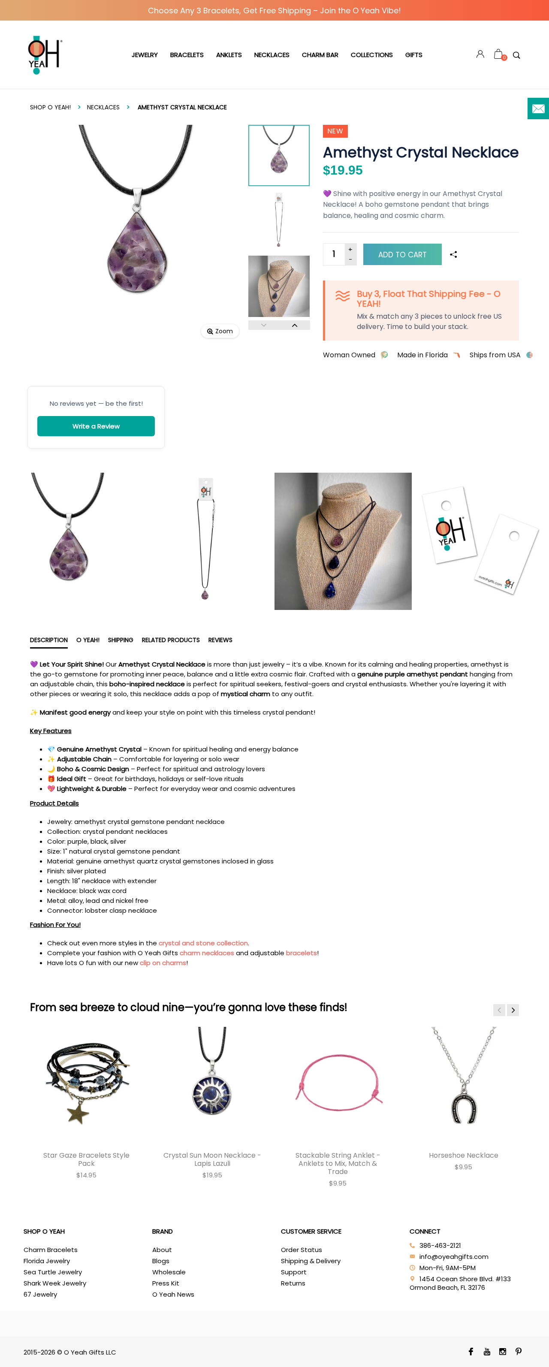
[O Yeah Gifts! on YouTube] (487, 1352)
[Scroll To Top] (525, 1288)
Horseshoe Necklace (463, 1155)
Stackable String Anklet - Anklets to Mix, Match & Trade (338, 1163)
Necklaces (272, 54)
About (162, 1249)
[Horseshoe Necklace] (463, 1083)
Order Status (301, 1249)
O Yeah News (173, 1294)
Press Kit (165, 1283)
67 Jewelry (40, 1294)
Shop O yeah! (50, 107)
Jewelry (145, 54)
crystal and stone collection (203, 943)
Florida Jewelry (47, 1260)
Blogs (160, 1260)
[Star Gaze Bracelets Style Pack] (86, 1083)
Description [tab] (49, 640)
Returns (293, 1283)
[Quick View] (51, 1040)
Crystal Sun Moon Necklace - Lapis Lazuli (212, 1159)
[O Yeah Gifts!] (45, 54)
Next (294, 325)
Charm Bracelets (51, 1249)
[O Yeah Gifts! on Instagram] (502, 1352)
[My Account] (480, 55)
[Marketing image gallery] (274, 541)
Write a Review (96, 426)
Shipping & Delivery (311, 1260)
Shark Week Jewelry (55, 1283)
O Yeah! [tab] (88, 640)
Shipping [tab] (120, 640)
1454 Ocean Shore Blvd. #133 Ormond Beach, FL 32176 (460, 1283)
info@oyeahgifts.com (454, 1256)
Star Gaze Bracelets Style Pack (86, 1159)
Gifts (413, 54)
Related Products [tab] (171, 640)
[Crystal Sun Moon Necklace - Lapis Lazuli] (212, 1083)
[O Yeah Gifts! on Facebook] (471, 1352)
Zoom (224, 331)
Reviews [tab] (220, 640)
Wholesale (169, 1271)
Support (294, 1271)
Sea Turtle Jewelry (53, 1271)
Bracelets (187, 54)
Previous (263, 325)
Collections (372, 54)
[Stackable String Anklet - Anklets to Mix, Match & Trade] (337, 1083)
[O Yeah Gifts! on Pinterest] (518, 1352)
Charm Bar (320, 54)
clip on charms (163, 962)
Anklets (229, 54)
